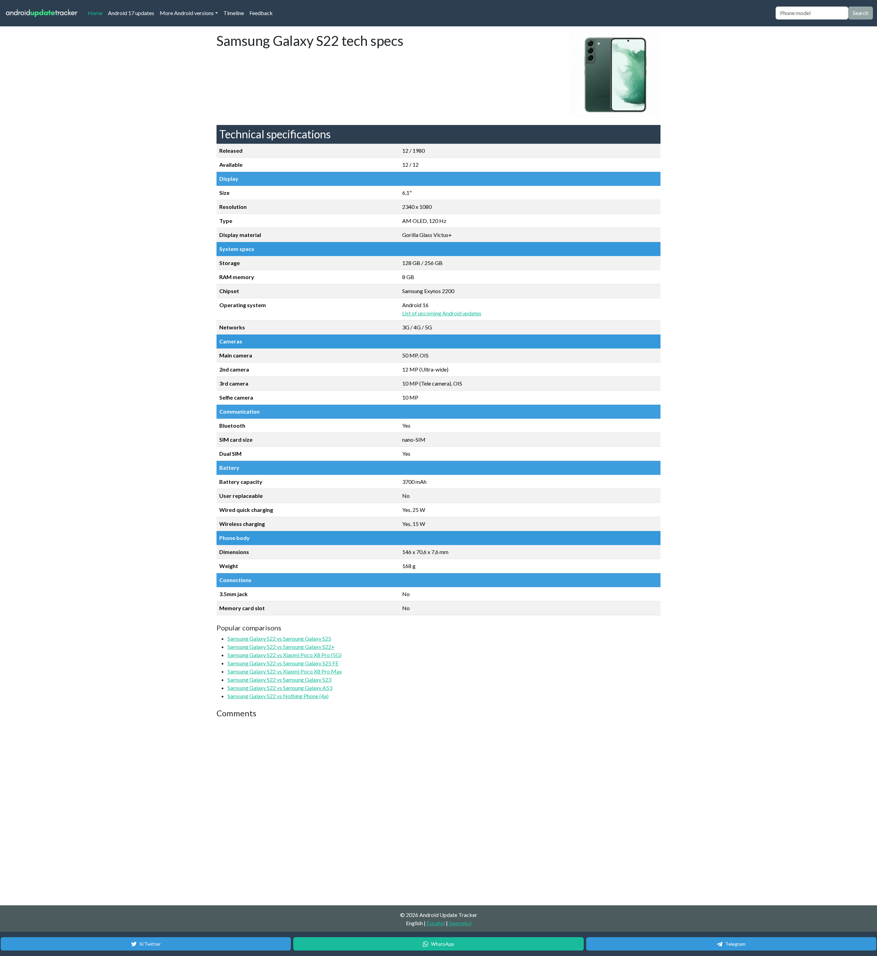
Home (96, 12)
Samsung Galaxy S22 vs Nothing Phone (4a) (278, 696)
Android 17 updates (131, 13)
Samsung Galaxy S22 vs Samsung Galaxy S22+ (281, 646)
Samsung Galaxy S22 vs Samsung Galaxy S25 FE (282, 663)
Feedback (261, 13)
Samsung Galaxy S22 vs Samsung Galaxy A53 (279, 687)
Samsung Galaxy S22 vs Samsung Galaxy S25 (279, 638)
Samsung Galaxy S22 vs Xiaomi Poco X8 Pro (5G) (284, 655)
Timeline (233, 13)
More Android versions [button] (187, 13)
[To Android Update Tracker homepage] (41, 13)
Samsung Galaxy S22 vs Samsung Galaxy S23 (279, 679)
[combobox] (812, 13)
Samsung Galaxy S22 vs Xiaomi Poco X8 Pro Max (284, 671)
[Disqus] (345, 812)
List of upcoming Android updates (441, 313)
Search (860, 13)
